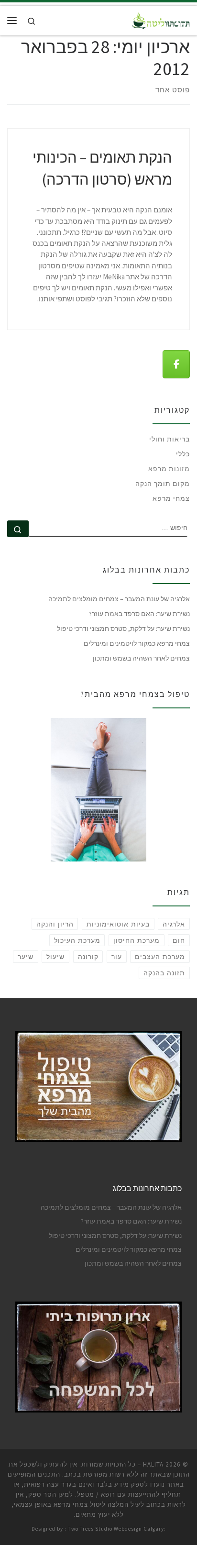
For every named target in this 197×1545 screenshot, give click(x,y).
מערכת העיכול (77, 940)
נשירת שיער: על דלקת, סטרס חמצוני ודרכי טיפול (123, 628)
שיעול (55, 956)
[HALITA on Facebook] (176, 364)
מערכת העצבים (160, 956)
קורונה (88, 956)
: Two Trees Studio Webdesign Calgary (114, 1528)
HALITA (153, 1464)
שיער (25, 956)
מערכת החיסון (136, 940)
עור (116, 956)
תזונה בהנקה (164, 973)
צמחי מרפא (171, 498)
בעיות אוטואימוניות (118, 924)
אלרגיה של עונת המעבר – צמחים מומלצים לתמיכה (119, 599)
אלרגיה (174, 924)
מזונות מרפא (169, 468)
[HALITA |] (161, 19)
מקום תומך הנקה (162, 483)
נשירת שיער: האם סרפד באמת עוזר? (139, 613)
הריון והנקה (55, 924)
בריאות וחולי (169, 439)
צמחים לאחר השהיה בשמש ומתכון (141, 658)
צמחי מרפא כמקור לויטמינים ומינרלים (137, 643)
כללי (183, 454)
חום (179, 940)
